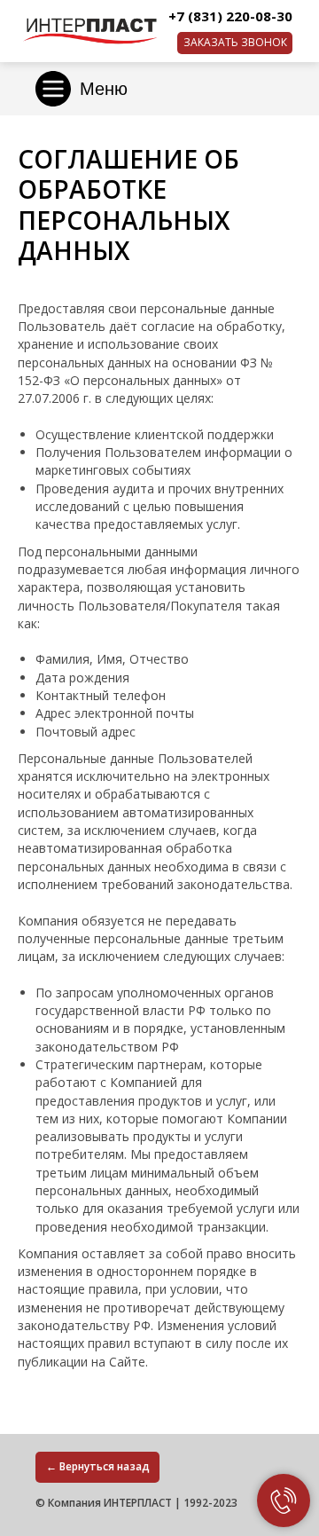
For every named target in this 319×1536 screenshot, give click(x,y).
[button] (234, 43)
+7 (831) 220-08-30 (230, 16)
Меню (104, 88)
